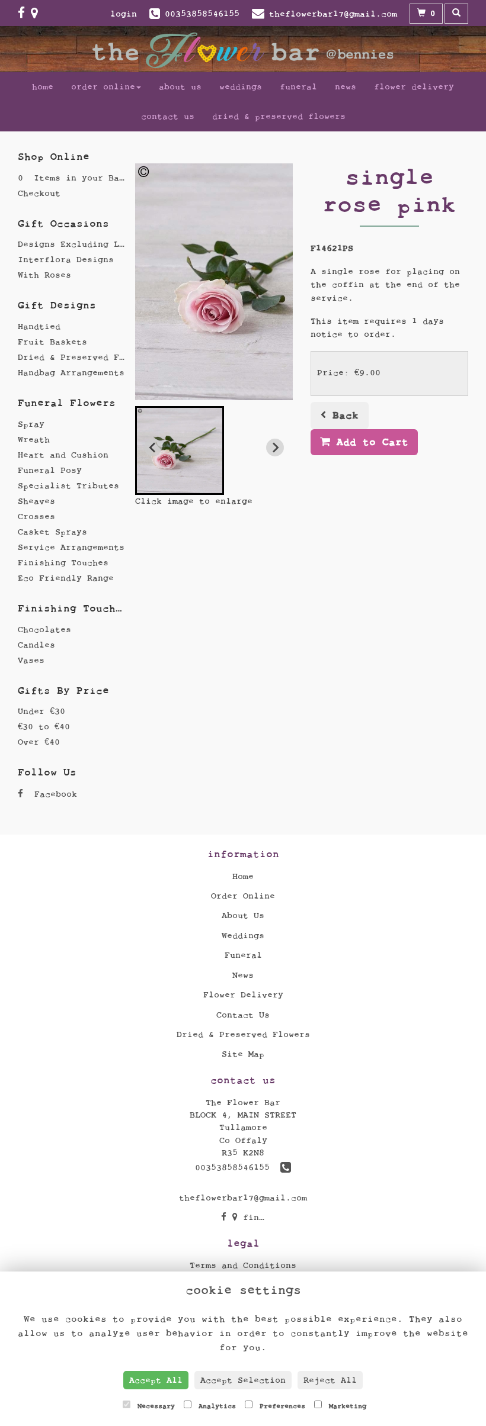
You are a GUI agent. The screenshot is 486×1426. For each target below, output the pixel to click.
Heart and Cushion (63, 455)
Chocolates (44, 630)
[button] (179, 450)
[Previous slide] (153, 447)
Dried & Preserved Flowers (279, 116)
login (123, 14)
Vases (31, 660)
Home (42, 87)
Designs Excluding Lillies (84, 244)
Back (342, 415)
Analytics (215, 1406)
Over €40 (39, 742)
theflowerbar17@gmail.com (243, 1198)
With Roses (44, 275)
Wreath (34, 439)
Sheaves (36, 501)
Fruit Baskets (52, 342)
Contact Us (167, 116)
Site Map (243, 1054)
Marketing (345, 1406)
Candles (36, 645)
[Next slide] (275, 447)
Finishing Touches (63, 563)
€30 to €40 (44, 727)
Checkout (39, 193)
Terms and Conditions (243, 1265)
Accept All (156, 1380)
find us (259, 1217)
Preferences (280, 1406)
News (345, 87)
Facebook (53, 794)
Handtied (39, 326)
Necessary (154, 1406)
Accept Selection (243, 1380)
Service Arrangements (71, 547)
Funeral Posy (50, 470)
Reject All (330, 1380)
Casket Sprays (52, 532)
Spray (31, 424)
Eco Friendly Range (66, 578)
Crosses (36, 516)
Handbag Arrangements (71, 373)
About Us (180, 87)
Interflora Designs (66, 260)
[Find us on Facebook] (24, 13)
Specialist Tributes (68, 486)
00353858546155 (237, 1168)
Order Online (103, 87)
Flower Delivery (414, 87)
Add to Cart (369, 442)
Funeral (298, 87)
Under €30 (41, 711)
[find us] (37, 13)
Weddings (240, 87)
